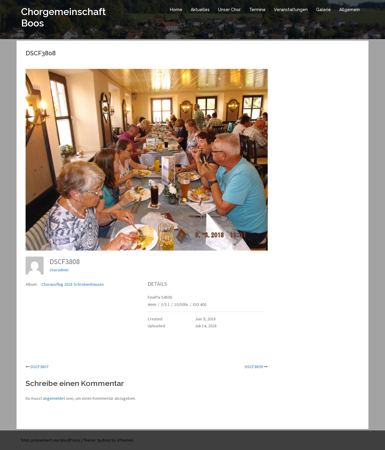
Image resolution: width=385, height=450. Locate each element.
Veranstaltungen (291, 9)
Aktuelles (200, 9)
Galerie (323, 9)
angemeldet (54, 398)
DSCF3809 (254, 366)
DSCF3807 (39, 366)
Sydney (104, 440)
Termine (257, 9)
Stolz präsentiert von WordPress (50, 440)
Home (176, 9)
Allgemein (349, 9)
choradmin (59, 270)
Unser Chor (229, 9)
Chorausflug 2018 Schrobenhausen (73, 284)
